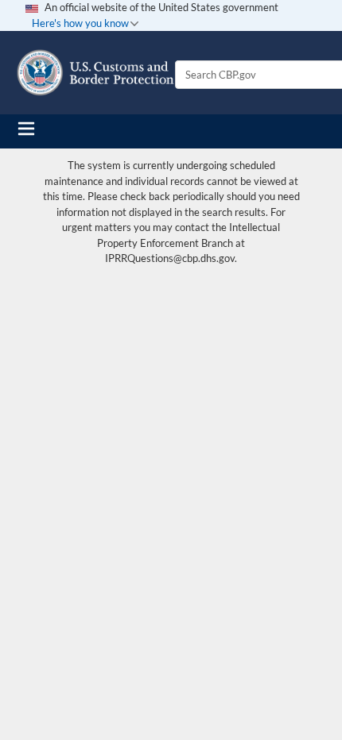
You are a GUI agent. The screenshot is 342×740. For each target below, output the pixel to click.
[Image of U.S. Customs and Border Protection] (95, 72)
